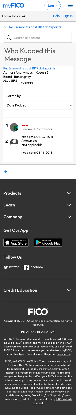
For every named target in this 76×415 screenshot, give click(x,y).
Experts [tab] (27, 83)
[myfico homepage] (14, 5)
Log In (52, 5)
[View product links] (69, 193)
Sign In (66, 16)
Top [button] (6, 172)
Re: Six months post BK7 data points (29, 68)
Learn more (64, 354)
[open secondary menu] (70, 5)
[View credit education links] (69, 290)
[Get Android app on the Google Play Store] (48, 242)
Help (56, 16)
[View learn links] (69, 205)
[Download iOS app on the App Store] (16, 242)
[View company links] (69, 216)
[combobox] (38, 38)
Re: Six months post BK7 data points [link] (35, 27)
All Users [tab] (10, 80)
